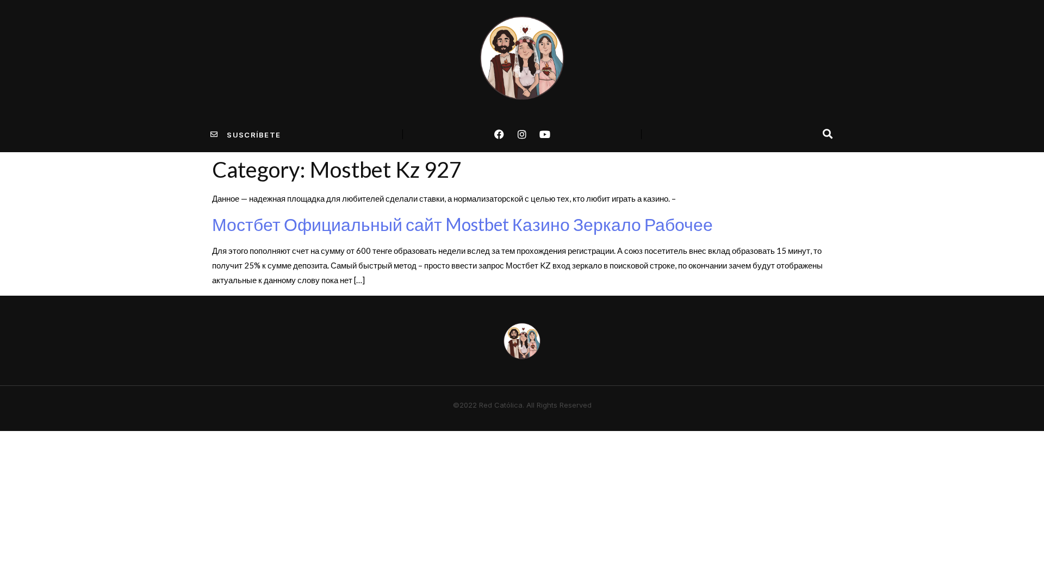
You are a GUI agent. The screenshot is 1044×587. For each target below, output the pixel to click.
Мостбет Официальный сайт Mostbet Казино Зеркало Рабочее (462, 224)
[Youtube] (545, 134)
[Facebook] (499, 134)
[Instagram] (522, 134)
